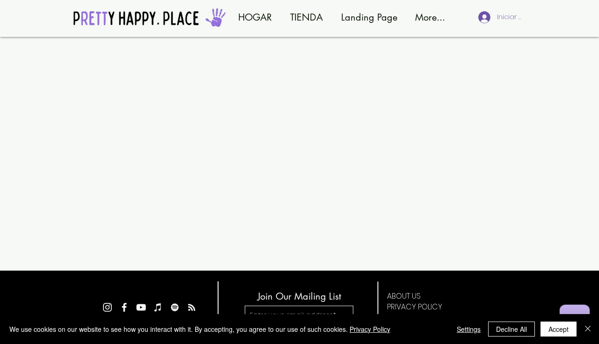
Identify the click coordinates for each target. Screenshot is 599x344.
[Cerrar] (587, 329)
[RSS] (191, 307)
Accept (558, 329)
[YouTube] (141, 307)
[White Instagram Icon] (107, 307)
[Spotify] (175, 307)
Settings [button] (469, 329)
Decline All (511, 329)
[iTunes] (158, 307)
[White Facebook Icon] (124, 307)
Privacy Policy (370, 329)
